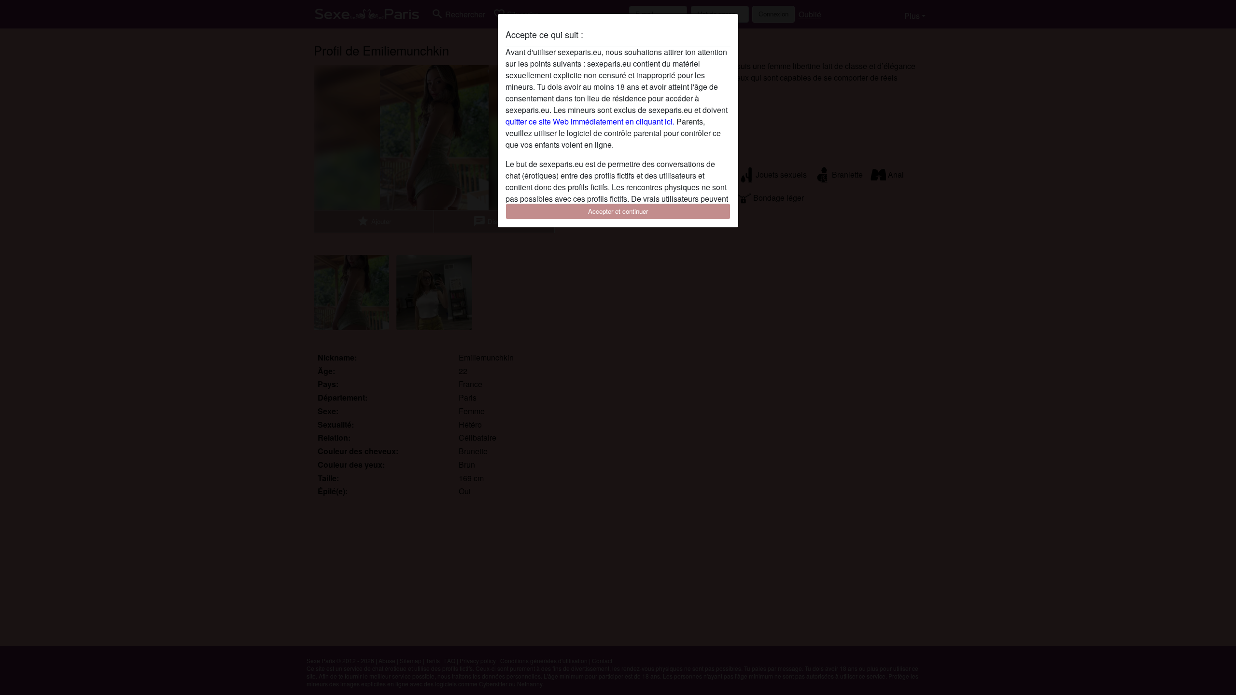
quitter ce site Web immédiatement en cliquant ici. (590, 121)
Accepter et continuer (618, 211)
